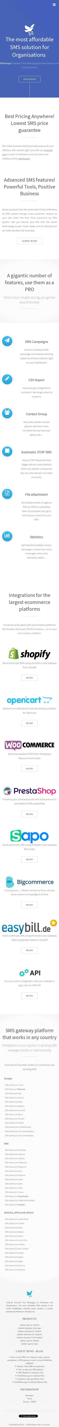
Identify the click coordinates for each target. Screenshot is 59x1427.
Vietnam (21, 1197)
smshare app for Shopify (29, 1333)
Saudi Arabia (23, 1188)
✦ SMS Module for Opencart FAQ (29, 1365)
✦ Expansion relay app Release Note (29, 1371)
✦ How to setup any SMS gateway (29, 1362)
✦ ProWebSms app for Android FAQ (29, 1368)
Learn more (30, 233)
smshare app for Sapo (29, 1336)
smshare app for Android (29, 1317)
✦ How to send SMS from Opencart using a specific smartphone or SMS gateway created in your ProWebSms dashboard (29, 1352)
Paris (48, 1417)
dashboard (24, 150)
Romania (21, 1081)
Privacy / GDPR (29, 1394)
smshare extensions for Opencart (29, 1327)
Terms (29, 1391)
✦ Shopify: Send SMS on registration (29, 1359)
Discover (29, 71)
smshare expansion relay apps (29, 1320)
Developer (29, 1388)
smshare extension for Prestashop (29, 1330)
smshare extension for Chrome (29, 1323)
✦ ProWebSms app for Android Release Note (29, 1374)
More (29, 670)
